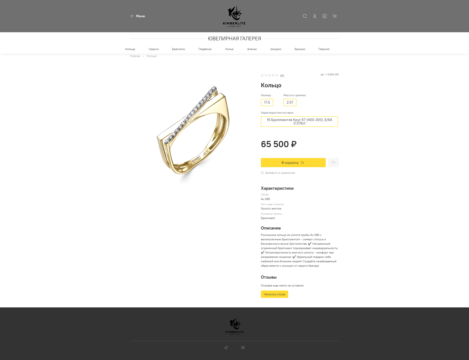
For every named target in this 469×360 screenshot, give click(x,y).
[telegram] (226, 348)
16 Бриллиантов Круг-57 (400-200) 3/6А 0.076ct (299, 121)
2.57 (290, 102)
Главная (135, 56)
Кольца (130, 49)
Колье (229, 49)
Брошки (300, 49)
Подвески (205, 49)
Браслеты (178, 49)
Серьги (153, 49)
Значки (252, 49)
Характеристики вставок (277, 112)
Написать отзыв (274, 294)
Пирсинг (324, 49)
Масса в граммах (294, 95)
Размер (266, 95)
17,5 (267, 102)
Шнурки (275, 49)
